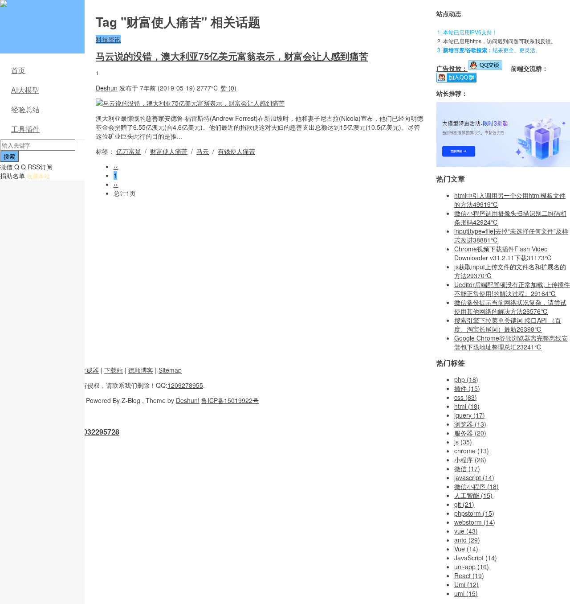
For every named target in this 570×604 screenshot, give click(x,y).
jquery (469, 415)
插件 (467, 388)
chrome (471, 450)
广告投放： (452, 68)
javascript (474, 477)
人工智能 (473, 495)
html (467, 406)
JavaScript (475, 557)
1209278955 (185, 385)
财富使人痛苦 (168, 151)
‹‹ (116, 166)
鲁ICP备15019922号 (230, 400)
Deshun (107, 87)
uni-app (471, 566)
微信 (6, 166)
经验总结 (25, 109)
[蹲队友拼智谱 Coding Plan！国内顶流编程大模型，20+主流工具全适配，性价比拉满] (503, 164)
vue (466, 530)
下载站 (113, 370)
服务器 (470, 432)
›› (116, 184)
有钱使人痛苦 (236, 151)
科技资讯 (108, 39)
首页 (18, 70)
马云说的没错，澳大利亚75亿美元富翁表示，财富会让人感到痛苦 (232, 55)
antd (467, 539)
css (465, 397)
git (464, 504)
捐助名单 (12, 175)
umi (466, 593)
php (466, 379)
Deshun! (188, 400)
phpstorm (474, 513)
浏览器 (470, 423)
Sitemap (170, 370)
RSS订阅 (40, 166)
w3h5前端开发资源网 (40, 9)
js (463, 441)
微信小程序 (476, 486)
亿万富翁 (128, 151)
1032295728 (99, 432)
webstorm (474, 522)
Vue (466, 548)
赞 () (228, 87)
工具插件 (25, 129)
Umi (466, 584)
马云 (202, 151)
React (469, 575)
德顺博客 (140, 370)
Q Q (20, 166)
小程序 (470, 459)
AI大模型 (25, 90)
